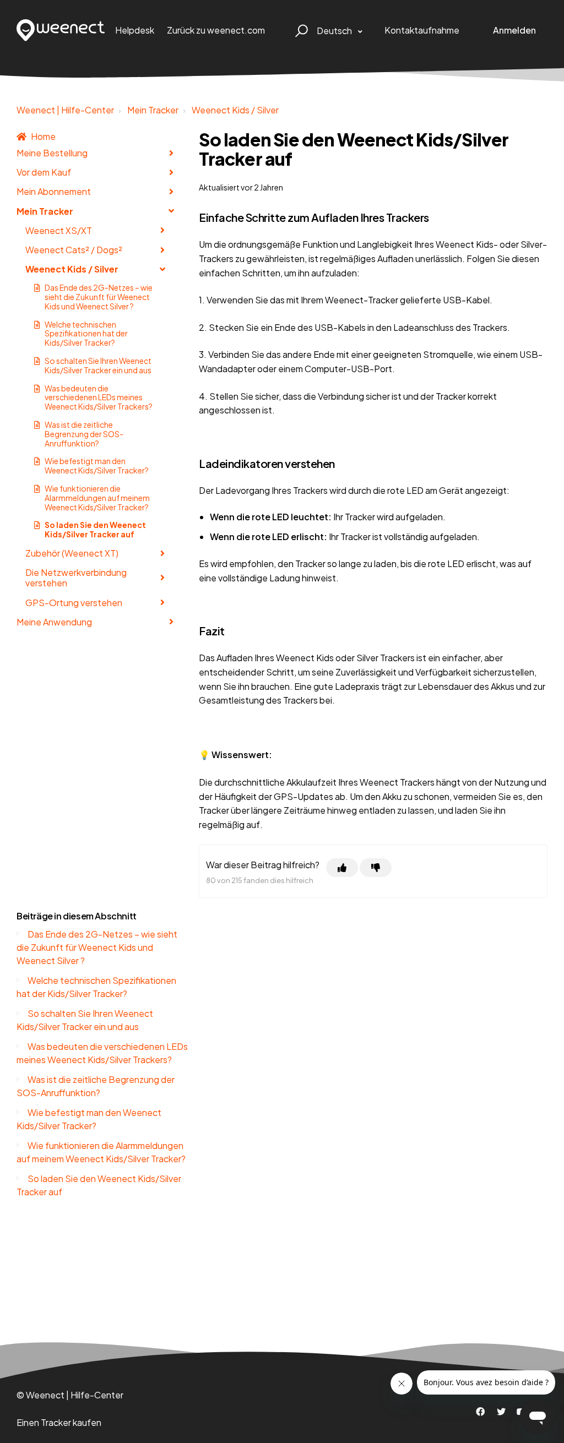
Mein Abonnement (54, 191)
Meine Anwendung (54, 622)
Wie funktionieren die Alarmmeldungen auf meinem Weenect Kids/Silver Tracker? (97, 497)
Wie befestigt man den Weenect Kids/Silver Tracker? (97, 465)
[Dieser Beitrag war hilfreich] (342, 867)
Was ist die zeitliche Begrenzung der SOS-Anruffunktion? (84, 434)
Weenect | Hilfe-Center (65, 110)
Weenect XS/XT (58, 230)
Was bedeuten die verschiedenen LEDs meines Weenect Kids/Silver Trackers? (99, 397)
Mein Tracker (152, 110)
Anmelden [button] (514, 30)
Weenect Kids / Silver (235, 110)
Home (43, 136)
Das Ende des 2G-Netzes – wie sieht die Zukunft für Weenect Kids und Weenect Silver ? (99, 296)
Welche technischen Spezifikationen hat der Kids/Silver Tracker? (86, 333)
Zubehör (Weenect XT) (71, 553)
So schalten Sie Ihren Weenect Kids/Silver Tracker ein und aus (98, 365)
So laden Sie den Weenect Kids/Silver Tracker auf (95, 529)
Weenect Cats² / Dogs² (73, 249)
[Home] (61, 30)
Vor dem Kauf (44, 172)
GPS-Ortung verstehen (73, 602)
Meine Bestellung (52, 153)
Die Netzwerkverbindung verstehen (76, 578)
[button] (300, 30)
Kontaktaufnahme (421, 30)
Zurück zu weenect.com (216, 30)
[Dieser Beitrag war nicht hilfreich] (376, 867)
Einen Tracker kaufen (59, 1422)
